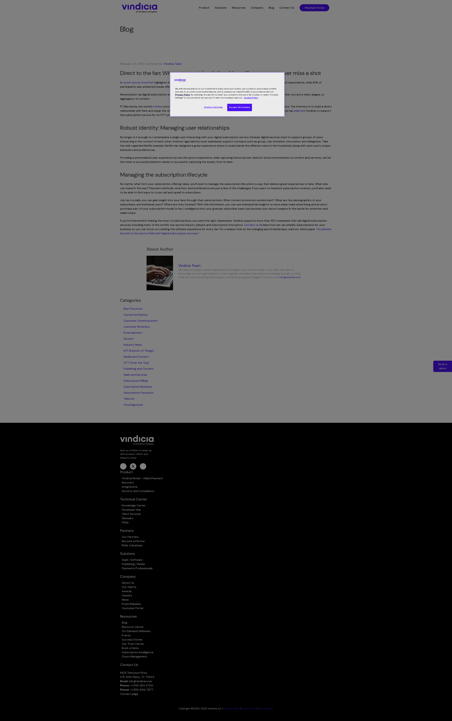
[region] (227, 94)
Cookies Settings (213, 107)
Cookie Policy (251, 98)
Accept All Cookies (239, 107)
